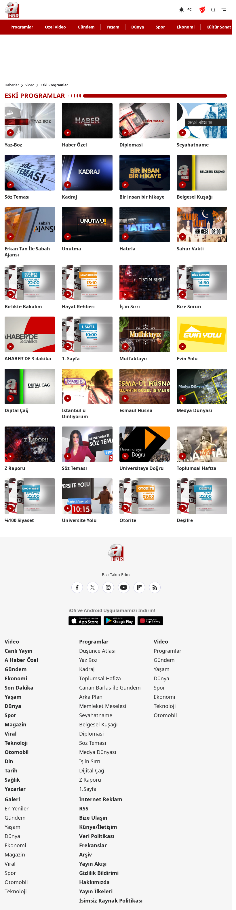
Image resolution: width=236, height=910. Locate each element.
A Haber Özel (21, 659)
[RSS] (155, 587)
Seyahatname (95, 715)
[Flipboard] (139, 587)
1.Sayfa (87, 788)
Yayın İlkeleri (96, 891)
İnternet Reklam (100, 799)
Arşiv (85, 854)
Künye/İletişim (98, 826)
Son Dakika (19, 687)
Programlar (21, 27)
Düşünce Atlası (97, 650)
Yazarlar (15, 788)
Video (29, 85)
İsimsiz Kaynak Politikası (110, 900)
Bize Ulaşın (93, 817)
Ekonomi (186, 27)
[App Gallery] (150, 620)
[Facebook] (77, 587)
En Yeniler (16, 808)
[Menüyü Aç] (223, 9)
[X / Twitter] (92, 587)
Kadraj (87, 669)
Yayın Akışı (92, 863)
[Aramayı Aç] (213, 9)
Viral (10, 733)
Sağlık (12, 779)
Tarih (11, 770)
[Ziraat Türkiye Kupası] (202, 10)
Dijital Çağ (91, 770)
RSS (83, 808)
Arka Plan (90, 696)
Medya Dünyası (97, 752)
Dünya (137, 27)
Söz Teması (92, 742)
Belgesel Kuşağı (98, 724)
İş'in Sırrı (89, 761)
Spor (160, 27)
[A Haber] (12, 9)
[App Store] (84, 620)
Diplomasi (91, 733)
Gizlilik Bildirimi (99, 872)
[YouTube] (124, 587)
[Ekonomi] (160, 10)
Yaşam (112, 27)
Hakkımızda (94, 882)
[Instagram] (108, 587)
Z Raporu (90, 779)
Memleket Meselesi (102, 706)
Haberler (12, 85)
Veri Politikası (96, 836)
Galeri (12, 799)
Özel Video (55, 27)
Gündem (86, 27)
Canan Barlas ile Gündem (110, 687)
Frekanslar (93, 845)
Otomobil (16, 752)
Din (9, 761)
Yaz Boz (88, 659)
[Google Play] (119, 620)
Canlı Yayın (19, 650)
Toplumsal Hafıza (100, 678)
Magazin (15, 724)
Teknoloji (16, 742)
